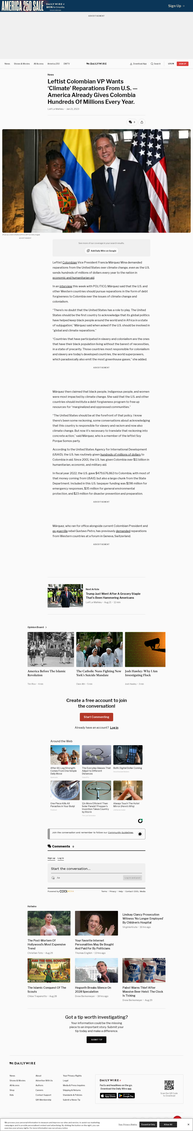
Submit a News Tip (71, 1100)
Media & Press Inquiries (74, 1085)
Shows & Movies (22, 63)
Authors (39, 1085)
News (7, 63)
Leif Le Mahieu (56, 109)
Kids (12, 1095)
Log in (114, 727)
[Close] (188, 1124)
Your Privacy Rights (72, 1075)
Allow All (168, 1124)
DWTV (67, 63)
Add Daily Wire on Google (103, 251)
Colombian (69, 262)
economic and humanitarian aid (73, 277)
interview (65, 286)
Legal (65, 1080)
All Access (39, 63)
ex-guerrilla (60, 531)
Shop (12, 1090)
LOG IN (171, 64)
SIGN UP (182, 64)
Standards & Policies (72, 1095)
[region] (96, 1124)
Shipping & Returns (72, 1090)
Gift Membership (43, 1100)
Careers (39, 1090)
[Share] (141, 122)
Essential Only (148, 1124)
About (38, 1075)
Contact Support (43, 1095)
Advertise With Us (44, 1080)
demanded (123, 531)
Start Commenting (96, 717)
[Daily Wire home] (96, 63)
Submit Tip (96, 1040)
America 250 (53, 63)
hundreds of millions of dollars (120, 454)
